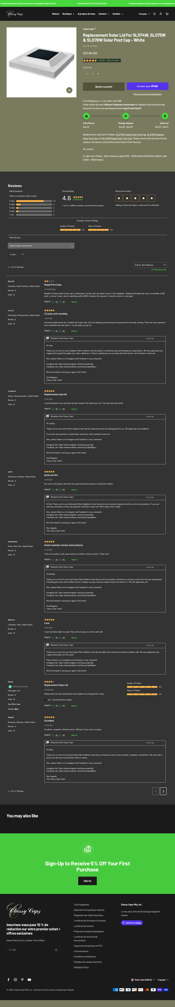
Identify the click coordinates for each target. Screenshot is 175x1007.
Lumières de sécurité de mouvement (85, 938)
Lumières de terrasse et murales (90, 920)
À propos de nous (86, 13)
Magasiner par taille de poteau (88, 915)
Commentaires (81, 951)
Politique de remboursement (88, 961)
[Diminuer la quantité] (87, 74)
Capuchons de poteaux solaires (89, 909)
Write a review (113, 60)
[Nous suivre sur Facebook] (8, 980)
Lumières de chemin (84, 926)
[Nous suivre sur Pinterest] (22, 980)
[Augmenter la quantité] (98, 74)
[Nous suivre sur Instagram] (15, 980)
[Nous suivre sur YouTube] (29, 980)
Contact (103, 13)
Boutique (67, 13)
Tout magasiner (81, 904)
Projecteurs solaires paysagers (89, 931)
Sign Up (87, 880)
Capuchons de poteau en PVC (88, 945)
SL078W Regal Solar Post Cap (117, 138)
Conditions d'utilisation (85, 956)
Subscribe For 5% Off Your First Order (86, 3)
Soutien (116, 13)
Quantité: (87, 67)
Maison (55, 13)
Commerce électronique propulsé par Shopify (53, 990)
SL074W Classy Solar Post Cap (131, 134)
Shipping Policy (81, 967)
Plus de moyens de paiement (148, 94)
